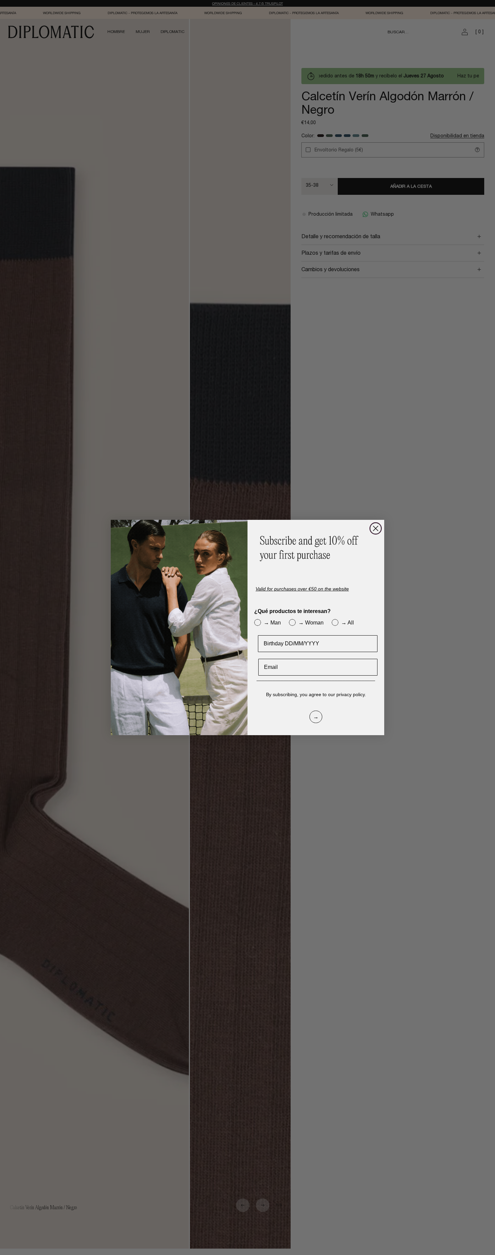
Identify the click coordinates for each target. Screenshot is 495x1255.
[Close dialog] (376, 528)
